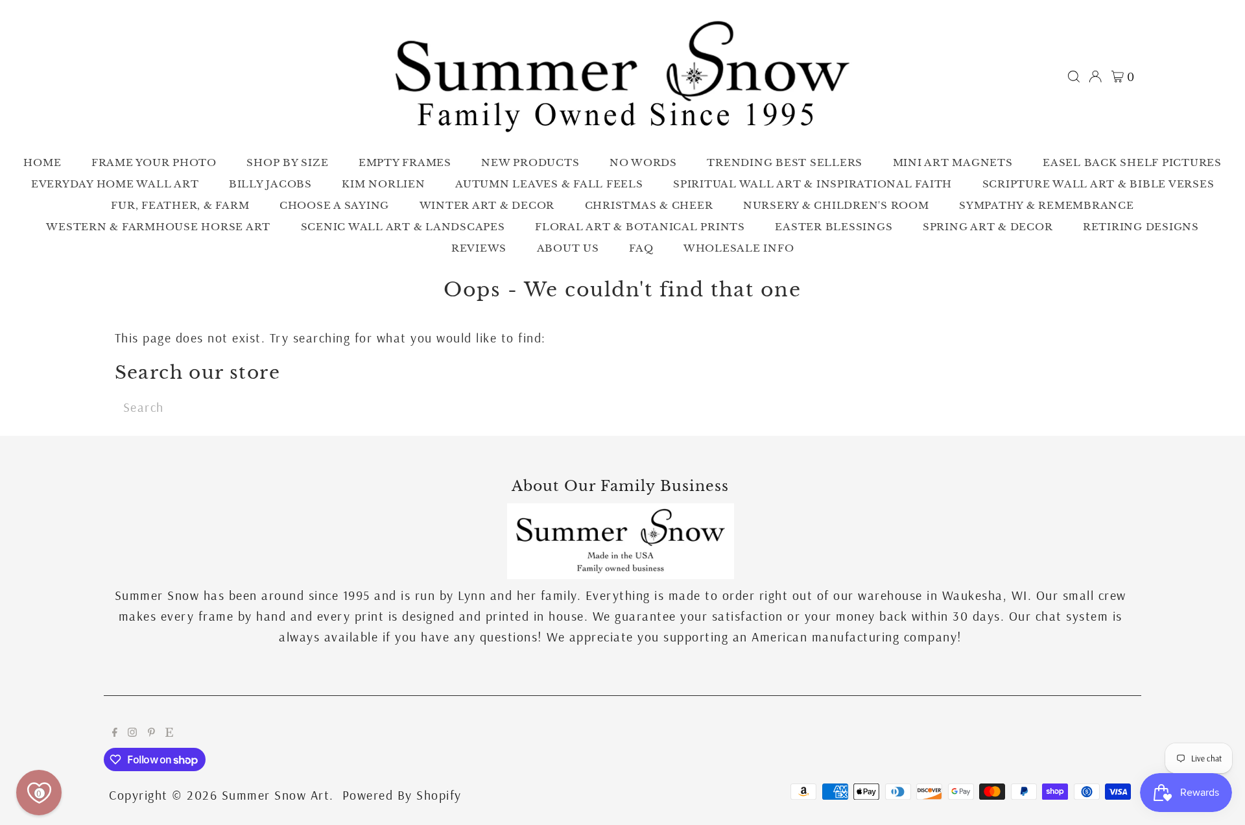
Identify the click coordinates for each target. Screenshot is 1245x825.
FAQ (641, 248)
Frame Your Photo (154, 162)
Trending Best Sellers (784, 162)
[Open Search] (1074, 76)
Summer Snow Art (276, 795)
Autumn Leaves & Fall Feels (549, 184)
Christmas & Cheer (649, 205)
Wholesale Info (738, 248)
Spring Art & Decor (988, 227)
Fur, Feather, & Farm (180, 205)
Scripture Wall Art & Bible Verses (1098, 184)
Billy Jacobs (270, 184)
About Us (568, 248)
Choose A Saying (334, 205)
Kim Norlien (383, 184)
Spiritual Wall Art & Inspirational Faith (812, 184)
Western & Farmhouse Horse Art (158, 227)
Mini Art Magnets (953, 162)
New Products (530, 162)
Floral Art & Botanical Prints (640, 227)
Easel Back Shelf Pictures (1132, 162)
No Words (643, 162)
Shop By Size (287, 162)
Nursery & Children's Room (836, 205)
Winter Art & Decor (487, 205)
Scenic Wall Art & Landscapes (403, 227)
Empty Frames (405, 162)
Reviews (478, 248)
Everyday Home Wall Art (115, 184)
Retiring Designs (1141, 227)
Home (42, 162)
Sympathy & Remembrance (1046, 205)
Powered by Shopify (402, 795)
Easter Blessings (833, 227)
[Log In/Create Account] (1095, 76)
